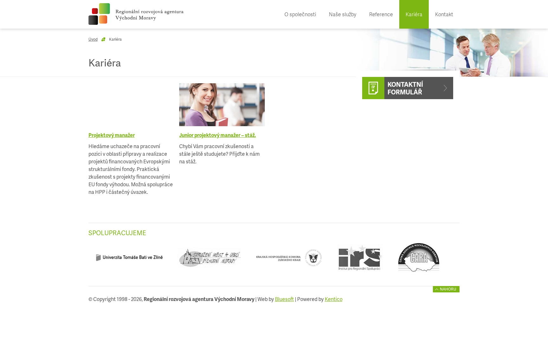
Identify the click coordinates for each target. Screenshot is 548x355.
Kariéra (414, 14)
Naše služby (342, 14)
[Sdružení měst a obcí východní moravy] (209, 260)
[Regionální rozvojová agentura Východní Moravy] (136, 14)
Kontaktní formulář (405, 88)
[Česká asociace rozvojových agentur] (418, 260)
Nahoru (448, 289)
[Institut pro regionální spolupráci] (360, 260)
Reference (381, 14)
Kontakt (444, 14)
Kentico (333, 299)
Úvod (93, 39)
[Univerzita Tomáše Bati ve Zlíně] (129, 260)
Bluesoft (284, 299)
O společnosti (300, 14)
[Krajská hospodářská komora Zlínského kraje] (289, 260)
